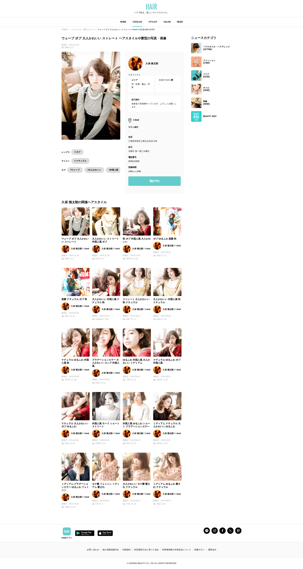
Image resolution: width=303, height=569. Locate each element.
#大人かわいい (94, 170)
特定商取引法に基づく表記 (146, 549)
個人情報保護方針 (111, 549)
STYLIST (153, 22)
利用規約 (126, 549)
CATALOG (137, 22)
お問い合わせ (93, 549)
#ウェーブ (75, 170)
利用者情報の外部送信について (176, 549)
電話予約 (154, 181)
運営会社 (212, 549)
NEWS (180, 22)
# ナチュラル (80, 161)
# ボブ (77, 152)
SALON (167, 22)
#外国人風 (113, 170)
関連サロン (199, 549)
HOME (123, 22)
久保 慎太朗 (152, 63)
